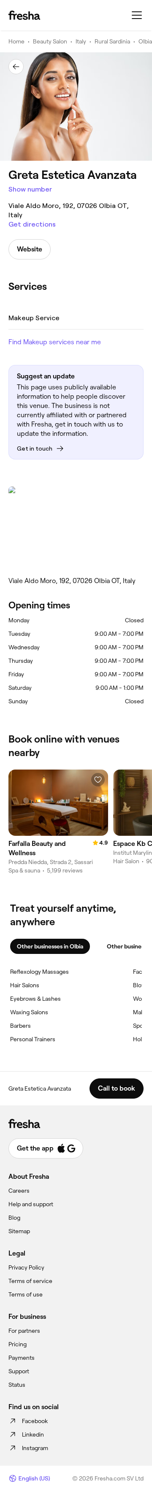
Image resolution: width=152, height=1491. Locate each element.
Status (16, 1384)
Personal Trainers (32, 1039)
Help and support (30, 1204)
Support (18, 1371)
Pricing (17, 1344)
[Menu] (137, 15)
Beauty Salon (50, 41)
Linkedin (33, 1434)
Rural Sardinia (112, 41)
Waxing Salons (29, 1012)
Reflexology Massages (39, 971)
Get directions (32, 224)
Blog (14, 1217)
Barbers (20, 1025)
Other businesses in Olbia (50, 946)
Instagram (35, 1448)
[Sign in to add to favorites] (98, 779)
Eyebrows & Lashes (35, 998)
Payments (21, 1357)
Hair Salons (24, 985)
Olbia (145, 41)
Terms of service (30, 1281)
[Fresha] (24, 15)
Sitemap (19, 1231)
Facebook (35, 1421)
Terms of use (25, 1294)
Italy (81, 41)
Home (16, 41)
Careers (19, 1190)
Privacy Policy (26, 1267)
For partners (24, 1330)
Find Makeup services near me (54, 342)
